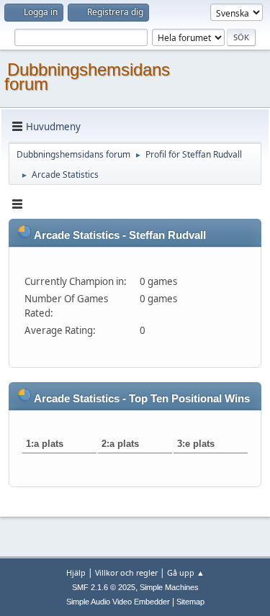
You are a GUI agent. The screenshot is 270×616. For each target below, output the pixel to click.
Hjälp (76, 572)
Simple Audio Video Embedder (118, 601)
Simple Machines (169, 587)
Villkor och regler (126, 572)
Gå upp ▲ (185, 572)
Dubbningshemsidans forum (87, 77)
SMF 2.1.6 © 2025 (103, 587)
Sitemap (190, 601)
